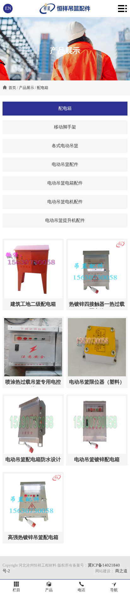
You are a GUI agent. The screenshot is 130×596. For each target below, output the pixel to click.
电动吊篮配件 (65, 164)
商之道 (120, 570)
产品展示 (26, 87)
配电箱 (42, 87)
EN (8, 8)
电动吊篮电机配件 (65, 201)
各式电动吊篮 (65, 145)
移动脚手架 (65, 127)
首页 (12, 87)
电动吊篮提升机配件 (65, 220)
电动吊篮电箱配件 (65, 183)
